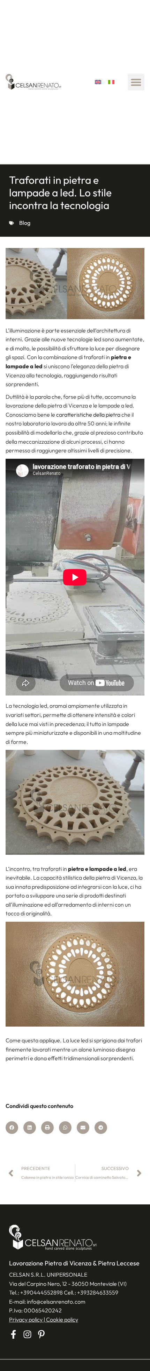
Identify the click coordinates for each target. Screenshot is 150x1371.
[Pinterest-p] (41, 1334)
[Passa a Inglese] (98, 82)
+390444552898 (41, 1292)
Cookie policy (62, 1319)
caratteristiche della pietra (88, 414)
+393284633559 (97, 1292)
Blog (24, 222)
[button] (136, 82)
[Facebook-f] (13, 1334)
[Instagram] (27, 1334)
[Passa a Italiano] (111, 82)
